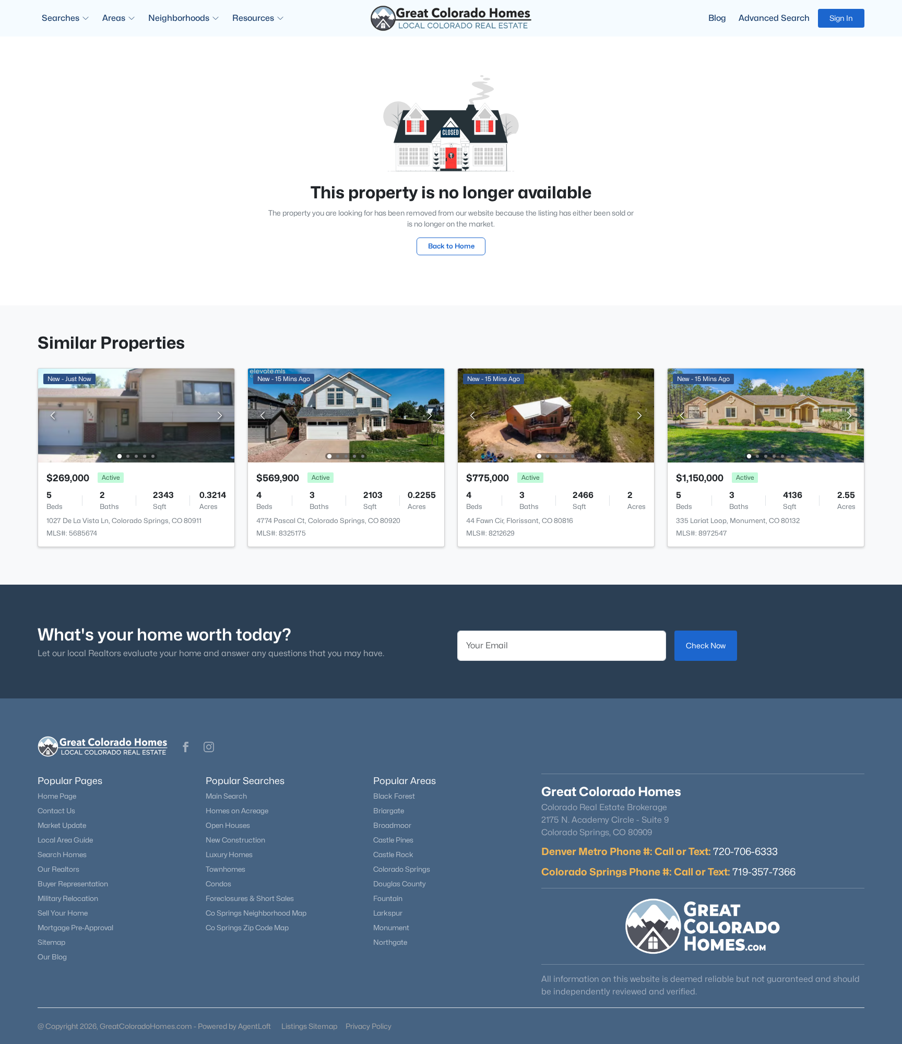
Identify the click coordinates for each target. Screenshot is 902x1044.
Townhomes (225, 869)
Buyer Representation (73, 884)
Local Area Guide (65, 840)
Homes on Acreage (237, 810)
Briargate (388, 810)
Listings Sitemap (309, 1026)
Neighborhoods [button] (178, 18)
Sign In (841, 18)
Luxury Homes (229, 854)
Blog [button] (717, 18)
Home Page (57, 796)
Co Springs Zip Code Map (247, 927)
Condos (218, 884)
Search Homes (62, 854)
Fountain (387, 898)
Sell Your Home (63, 913)
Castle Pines (393, 840)
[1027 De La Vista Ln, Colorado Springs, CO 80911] (136, 415)
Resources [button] (253, 18)
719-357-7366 (764, 871)
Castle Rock (393, 854)
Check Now (706, 645)
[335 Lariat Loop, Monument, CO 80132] (766, 415)
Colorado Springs (401, 869)
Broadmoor (392, 825)
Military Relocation (68, 898)
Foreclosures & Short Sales (250, 898)
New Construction (235, 840)
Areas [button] (113, 18)
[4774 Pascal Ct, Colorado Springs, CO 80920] (346, 415)
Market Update (62, 825)
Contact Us (56, 810)
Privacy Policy (368, 1026)
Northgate (390, 942)
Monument (391, 927)
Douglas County (399, 884)
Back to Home (451, 246)
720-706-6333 (745, 851)
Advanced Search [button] (774, 18)
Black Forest (394, 796)
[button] (186, 747)
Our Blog (52, 957)
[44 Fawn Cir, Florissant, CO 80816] (556, 415)
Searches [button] (60, 18)
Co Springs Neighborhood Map (256, 913)
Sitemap (51, 942)
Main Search (226, 796)
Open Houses (228, 825)
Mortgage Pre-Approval (75, 927)
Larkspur (387, 913)
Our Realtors (58, 869)
